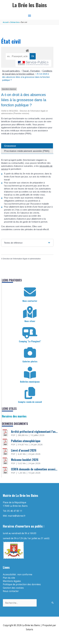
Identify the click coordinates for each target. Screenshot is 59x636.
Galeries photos (29, 361)
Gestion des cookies (13, 587)
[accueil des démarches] (27, 50)
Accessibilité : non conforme (17, 574)
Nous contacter (29, 300)
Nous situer (29, 321)
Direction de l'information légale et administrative (22, 259)
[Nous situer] (30, 312)
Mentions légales (12, 581)
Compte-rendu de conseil (30, 401)
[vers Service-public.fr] (33, 63)
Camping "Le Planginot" (30, 341)
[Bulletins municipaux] (30, 373)
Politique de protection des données (22, 584)
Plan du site (9, 577)
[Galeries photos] (30, 353)
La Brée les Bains (29, 5)
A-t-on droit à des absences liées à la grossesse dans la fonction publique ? (26, 77)
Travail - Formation (31, 71)
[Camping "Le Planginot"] (30, 332)
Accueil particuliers (11, 71)
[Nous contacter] (30, 292)
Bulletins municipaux (30, 381)
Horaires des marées (14, 416)
